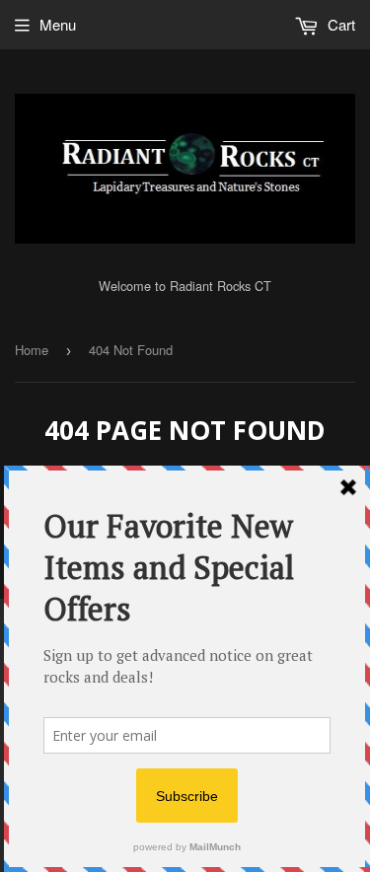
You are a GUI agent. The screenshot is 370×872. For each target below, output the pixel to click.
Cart (339, 24)
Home (31, 349)
